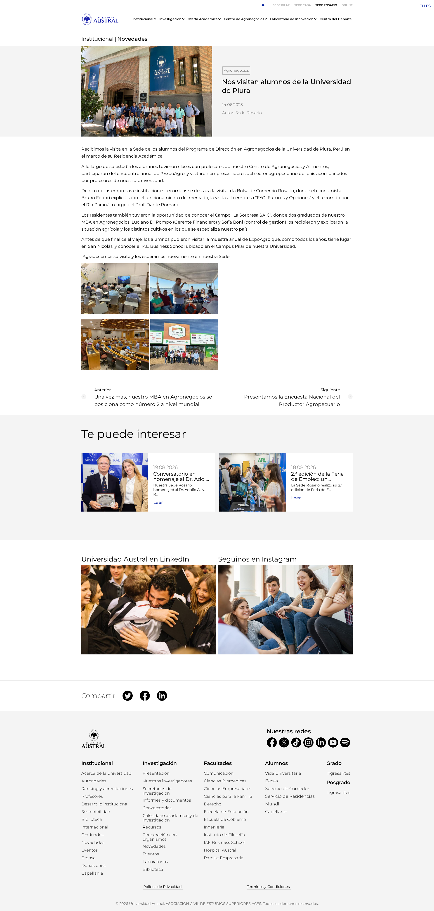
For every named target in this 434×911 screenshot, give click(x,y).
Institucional (97, 39)
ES (428, 6)
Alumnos (276, 763)
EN (422, 6)
